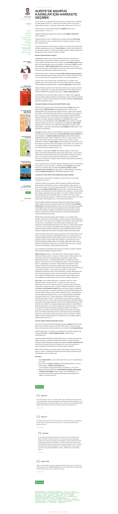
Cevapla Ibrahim (40, 427)
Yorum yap (40, 386)
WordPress (66, 511)
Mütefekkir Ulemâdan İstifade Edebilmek (26, 48)
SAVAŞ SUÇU (59, 500)
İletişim (29, 54)
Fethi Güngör (27, 16)
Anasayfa (29, 30)
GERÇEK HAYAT (51, 495)
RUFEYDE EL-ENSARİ (51, 500)
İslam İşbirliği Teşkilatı (71, 496)
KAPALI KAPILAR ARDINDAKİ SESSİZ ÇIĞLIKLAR (60, 498)
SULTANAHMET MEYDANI (52, 501)
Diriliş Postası (28, 33)
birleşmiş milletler (39, 492)
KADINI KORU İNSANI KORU (60, 497)
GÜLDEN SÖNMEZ (59, 495)
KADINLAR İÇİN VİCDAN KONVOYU (42, 498)
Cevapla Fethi (41, 452)
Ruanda (44, 500)
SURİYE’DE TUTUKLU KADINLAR (64, 501)
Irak (64, 496)
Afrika (65, 491)
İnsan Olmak (28, 35)
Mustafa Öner (44, 395)
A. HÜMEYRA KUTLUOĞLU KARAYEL (55, 491)
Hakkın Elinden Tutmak (26, 37)
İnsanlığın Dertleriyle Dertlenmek (26, 40)
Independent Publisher (53, 511)
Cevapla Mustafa (40, 407)
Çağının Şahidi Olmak (26, 52)
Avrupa (73, 491)
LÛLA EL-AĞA (38, 500)
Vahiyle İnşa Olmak (26, 50)
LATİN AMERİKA (74, 498)
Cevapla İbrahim (40, 471)
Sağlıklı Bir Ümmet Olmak (27, 45)
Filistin (45, 495)
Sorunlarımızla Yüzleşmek (28, 42)
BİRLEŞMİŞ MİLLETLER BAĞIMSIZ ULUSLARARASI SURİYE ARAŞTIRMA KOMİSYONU (62, 492)
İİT (68, 495)
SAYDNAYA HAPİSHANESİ (40, 501)
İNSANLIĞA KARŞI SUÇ (57, 496)
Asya (69, 491)
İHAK (65, 495)
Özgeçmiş (28, 32)
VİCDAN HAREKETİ (52, 502)
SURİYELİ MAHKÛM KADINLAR (41, 502)
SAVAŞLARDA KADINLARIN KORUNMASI (72, 500)
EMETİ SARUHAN (38, 495)
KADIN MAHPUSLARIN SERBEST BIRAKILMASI (44, 497)
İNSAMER (72, 495)
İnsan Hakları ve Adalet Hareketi (43, 496)
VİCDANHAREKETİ (61, 502)
